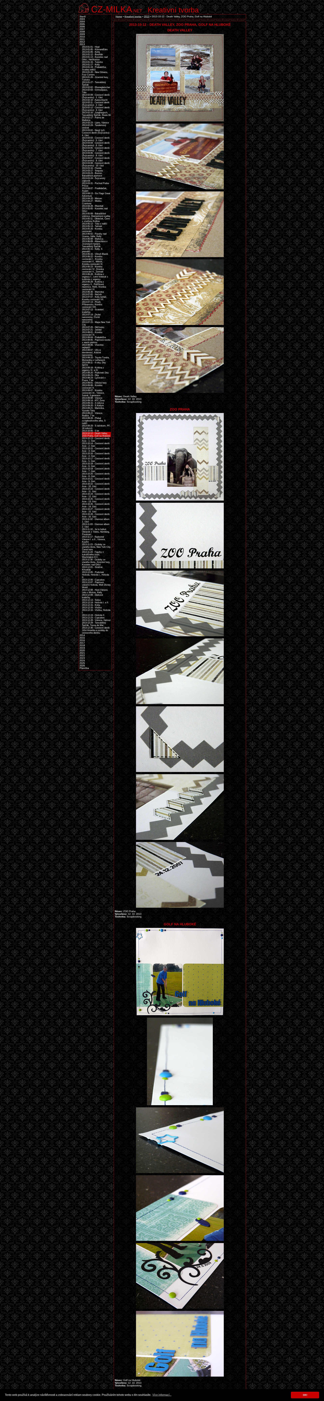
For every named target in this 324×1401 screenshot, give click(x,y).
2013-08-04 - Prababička (94, 337)
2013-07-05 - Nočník (92, 294)
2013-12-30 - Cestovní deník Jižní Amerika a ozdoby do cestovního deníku (96, 630)
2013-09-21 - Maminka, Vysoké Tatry (93, 409)
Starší (82, 16)
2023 (82, 658)
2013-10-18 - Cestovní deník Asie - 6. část (96, 464)
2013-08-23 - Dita (90, 375)
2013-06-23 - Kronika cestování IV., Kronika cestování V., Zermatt (93, 269)
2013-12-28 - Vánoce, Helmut (96, 620)
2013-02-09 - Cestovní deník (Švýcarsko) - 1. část (96, 96)
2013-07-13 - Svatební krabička (93, 310)
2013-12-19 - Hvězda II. (93, 615)
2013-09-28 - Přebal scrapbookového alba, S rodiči (94, 420)
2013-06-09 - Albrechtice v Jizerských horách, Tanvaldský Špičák (94, 244)
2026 (82, 665)
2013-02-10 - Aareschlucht (94, 100)
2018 (82, 645)
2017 (82, 643)
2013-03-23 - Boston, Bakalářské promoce (92, 174)
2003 (82, 19)
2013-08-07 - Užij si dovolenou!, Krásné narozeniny (91, 352)
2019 (82, 648)
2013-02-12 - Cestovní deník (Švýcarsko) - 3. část (96, 108)
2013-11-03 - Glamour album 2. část (96, 525)
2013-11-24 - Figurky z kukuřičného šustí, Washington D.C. (93, 554)
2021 (82, 653)
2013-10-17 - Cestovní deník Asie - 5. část (96, 459)
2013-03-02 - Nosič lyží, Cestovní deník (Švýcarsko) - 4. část (96, 133)
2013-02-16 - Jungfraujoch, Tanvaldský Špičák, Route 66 (96, 113)
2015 (82, 638)
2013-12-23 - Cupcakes (93, 617)
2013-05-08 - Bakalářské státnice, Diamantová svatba (96, 214)
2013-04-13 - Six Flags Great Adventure (96, 194)
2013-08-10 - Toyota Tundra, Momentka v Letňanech (96, 358)
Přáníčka (84, 668)
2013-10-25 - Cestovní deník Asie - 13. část (96, 500)
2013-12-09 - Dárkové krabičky (92, 596)
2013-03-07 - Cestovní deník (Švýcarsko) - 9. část (96, 159)
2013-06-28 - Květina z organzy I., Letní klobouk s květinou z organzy (95, 277)
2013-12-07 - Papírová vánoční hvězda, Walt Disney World (96, 585)
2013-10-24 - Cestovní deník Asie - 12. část (96, 495)
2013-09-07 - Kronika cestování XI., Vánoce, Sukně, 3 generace (93, 393)
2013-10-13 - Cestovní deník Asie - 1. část (96, 439)
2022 (82, 655)
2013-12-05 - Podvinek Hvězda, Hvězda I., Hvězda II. (95, 575)
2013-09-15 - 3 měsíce (93, 403)
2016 (82, 640)
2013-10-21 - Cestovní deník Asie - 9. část (96, 480)
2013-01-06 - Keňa (91, 52)
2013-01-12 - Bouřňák (92, 54)
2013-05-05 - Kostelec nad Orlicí (95, 209)
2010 (82, 37)
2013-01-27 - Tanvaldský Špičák (94, 83)
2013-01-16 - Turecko (92, 62)
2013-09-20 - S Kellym (93, 405)
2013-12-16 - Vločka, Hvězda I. (96, 611)
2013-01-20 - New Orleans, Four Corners (95, 73)
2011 (82, 39)
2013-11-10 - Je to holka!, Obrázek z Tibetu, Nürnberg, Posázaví (96, 532)
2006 (82, 26)
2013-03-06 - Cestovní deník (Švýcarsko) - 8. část (96, 154)
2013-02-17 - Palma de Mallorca (93, 118)
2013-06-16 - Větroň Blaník (95, 254)
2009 (82, 34)
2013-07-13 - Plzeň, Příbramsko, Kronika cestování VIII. (92, 304)
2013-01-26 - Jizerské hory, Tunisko (95, 78)
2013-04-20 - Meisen (92, 198)
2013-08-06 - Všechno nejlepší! (92, 346)
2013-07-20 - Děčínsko (93, 327)
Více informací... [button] (161, 1394)
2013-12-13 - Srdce (91, 600)
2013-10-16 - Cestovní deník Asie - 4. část (96, 454)
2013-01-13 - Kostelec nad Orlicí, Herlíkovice (95, 58)
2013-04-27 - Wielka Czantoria (91, 202)
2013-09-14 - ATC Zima (93, 400)
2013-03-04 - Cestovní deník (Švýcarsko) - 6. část (96, 144)
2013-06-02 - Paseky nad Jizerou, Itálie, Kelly (94, 235)
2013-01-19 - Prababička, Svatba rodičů (94, 68)
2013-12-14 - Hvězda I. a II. (95, 602)
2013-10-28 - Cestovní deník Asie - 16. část (96, 515)
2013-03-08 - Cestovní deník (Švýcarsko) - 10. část (96, 164)
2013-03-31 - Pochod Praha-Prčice (95, 184)
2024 (82, 660)
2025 (82, 663)
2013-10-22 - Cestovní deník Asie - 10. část (96, 485)
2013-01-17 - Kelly (91, 64)
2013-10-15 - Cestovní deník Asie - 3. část (96, 449)
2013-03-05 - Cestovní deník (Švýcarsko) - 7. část (96, 149)
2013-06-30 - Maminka (93, 292)
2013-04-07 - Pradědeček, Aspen (94, 189)
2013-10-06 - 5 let (90, 431)
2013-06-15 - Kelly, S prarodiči (92, 250)
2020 (82, 650)
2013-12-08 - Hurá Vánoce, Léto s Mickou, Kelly (95, 591)
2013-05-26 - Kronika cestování (92, 230)
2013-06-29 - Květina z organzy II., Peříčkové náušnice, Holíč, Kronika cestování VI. (94, 286)
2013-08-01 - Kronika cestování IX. (92, 333)
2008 (82, 31)
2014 (82, 635)
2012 (82, 42)
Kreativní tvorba (173, 10)
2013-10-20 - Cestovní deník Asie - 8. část (96, 474)
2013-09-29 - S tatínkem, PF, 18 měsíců (96, 427)
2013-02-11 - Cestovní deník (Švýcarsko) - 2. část (96, 103)
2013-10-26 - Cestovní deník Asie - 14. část (96, 505)
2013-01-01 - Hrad (90, 47)
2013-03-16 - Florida (91, 168)
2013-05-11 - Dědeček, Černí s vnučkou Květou (96, 219)
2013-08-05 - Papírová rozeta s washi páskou (96, 341)
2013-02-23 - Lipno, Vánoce (95, 122)
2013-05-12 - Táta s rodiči (94, 223)
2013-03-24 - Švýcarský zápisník (93, 179)
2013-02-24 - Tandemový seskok (94, 126)
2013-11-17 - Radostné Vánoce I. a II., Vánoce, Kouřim (93, 539)
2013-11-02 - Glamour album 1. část (96, 520)
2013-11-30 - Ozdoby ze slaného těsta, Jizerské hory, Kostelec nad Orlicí (96, 562)
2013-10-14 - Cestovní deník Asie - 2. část (96, 444)
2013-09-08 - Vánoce (92, 398)
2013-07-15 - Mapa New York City (96, 323)
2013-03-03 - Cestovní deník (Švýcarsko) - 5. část (96, 139)
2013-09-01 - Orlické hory (94, 383)
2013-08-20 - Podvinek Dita (95, 372)
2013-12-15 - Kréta (91, 605)
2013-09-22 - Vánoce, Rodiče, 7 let (92, 414)
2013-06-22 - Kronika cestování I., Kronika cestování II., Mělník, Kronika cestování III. (92, 260)
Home (119, 16)
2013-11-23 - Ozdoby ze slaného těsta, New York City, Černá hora (96, 547)
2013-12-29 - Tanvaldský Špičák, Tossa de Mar (94, 624)
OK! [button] (305, 1395)
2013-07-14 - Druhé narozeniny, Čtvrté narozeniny (91, 317)
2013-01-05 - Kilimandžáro (94, 49)
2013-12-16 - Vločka (92, 607)
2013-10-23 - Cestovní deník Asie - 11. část (96, 490)
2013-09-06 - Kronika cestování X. (92, 386)
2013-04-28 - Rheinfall (92, 206)
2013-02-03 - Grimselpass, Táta (95, 91)
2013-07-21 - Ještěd (91, 329)
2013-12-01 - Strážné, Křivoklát (92, 568)
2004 (82, 21)
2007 (82, 29)
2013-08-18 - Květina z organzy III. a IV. (93, 368)
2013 (146, 16)
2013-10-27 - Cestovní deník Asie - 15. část (96, 510)
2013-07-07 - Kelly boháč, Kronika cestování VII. (94, 298)
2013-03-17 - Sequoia (92, 170)
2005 (82, 24)
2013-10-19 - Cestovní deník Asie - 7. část (96, 469)
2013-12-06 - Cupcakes (93, 580)
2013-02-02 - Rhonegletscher (96, 87)
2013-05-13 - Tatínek (92, 226)
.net (116, 8)
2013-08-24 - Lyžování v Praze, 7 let (94, 379)
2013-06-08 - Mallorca (92, 239)
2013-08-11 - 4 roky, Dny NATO (94, 363)
